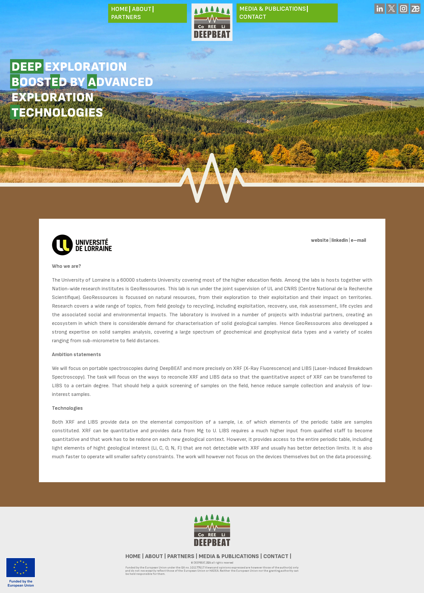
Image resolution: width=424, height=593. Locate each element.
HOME (119, 9)
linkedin (339, 240)
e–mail (358, 240)
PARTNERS (126, 17)
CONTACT (252, 17)
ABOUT (141, 9)
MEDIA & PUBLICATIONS (272, 9)
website (320, 240)
